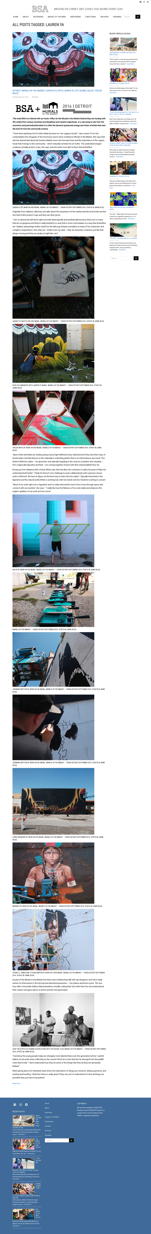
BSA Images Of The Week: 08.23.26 (119, 83)
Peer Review (49, 1121)
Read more (16, 1083)
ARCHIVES (104, 16)
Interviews (48, 1112)
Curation (48, 1126)
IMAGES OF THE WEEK (57, 16)
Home (47, 1103)
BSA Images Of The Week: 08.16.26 (119, 176)
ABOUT (26, 16)
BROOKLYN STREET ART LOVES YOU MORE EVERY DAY (88, 9)
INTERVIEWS (38, 16)
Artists (36, 97)
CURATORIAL (90, 16)
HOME (15, 16)
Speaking (48, 1135)
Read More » (131, 64)
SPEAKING (117, 16)
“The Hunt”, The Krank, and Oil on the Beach (123, 238)
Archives (48, 1130)
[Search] (137, 17)
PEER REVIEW (75, 16)
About (47, 1108)
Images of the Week (52, 1117)
